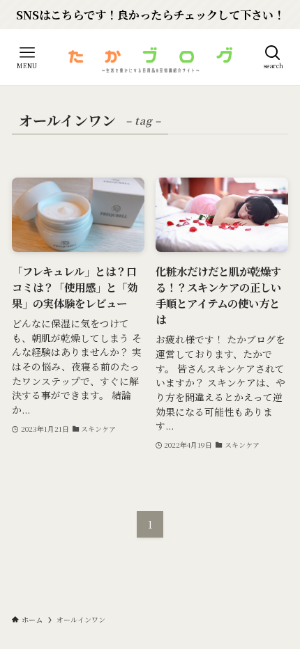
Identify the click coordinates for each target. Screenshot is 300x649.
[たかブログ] (150, 57)
